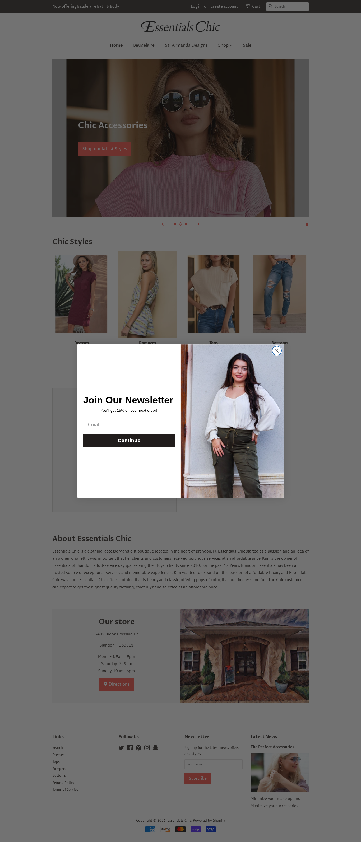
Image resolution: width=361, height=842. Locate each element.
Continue (129, 440)
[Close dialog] (276, 350)
